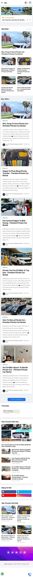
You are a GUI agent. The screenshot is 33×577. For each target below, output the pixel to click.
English (5, 120)
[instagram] (24, 495)
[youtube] (8, 495)
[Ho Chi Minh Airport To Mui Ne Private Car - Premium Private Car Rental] (16, 354)
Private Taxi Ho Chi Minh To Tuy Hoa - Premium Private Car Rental (7, 90)
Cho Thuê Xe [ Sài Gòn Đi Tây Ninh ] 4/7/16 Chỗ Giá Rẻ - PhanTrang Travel (21, 459)
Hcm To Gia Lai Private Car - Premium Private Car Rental (24, 89)
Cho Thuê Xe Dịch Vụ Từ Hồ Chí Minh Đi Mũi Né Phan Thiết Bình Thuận (16, 445)
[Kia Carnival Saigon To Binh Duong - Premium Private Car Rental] (8, 61)
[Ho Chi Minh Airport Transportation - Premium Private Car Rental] (6, 477)
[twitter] (24, 491)
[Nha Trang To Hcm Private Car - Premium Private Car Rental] (16, 39)
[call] (2, 574)
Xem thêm (29, 29)
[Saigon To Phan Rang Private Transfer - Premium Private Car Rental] (24, 61)
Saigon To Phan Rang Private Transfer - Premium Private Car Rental (23, 71)
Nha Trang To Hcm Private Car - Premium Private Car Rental (13, 53)
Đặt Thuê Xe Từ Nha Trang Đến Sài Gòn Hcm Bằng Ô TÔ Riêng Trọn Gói (21, 451)
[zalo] (30, 574)
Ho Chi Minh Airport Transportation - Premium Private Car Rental (20, 477)
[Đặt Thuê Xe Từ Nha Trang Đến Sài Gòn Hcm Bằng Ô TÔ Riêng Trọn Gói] (6, 451)
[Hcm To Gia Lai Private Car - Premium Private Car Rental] (24, 80)
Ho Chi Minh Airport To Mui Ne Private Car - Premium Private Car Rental (13, 20)
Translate (16, 412)
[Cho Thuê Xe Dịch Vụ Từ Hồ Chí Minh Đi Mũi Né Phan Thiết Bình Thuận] (16, 432)
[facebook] (8, 491)
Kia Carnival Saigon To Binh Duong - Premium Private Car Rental (8, 70)
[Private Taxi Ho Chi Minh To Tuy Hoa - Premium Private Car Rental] (8, 80)
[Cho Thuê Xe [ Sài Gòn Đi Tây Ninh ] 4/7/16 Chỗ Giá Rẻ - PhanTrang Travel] (6, 460)
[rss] (24, 552)
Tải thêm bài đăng (15, 399)
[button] (2, 3)
